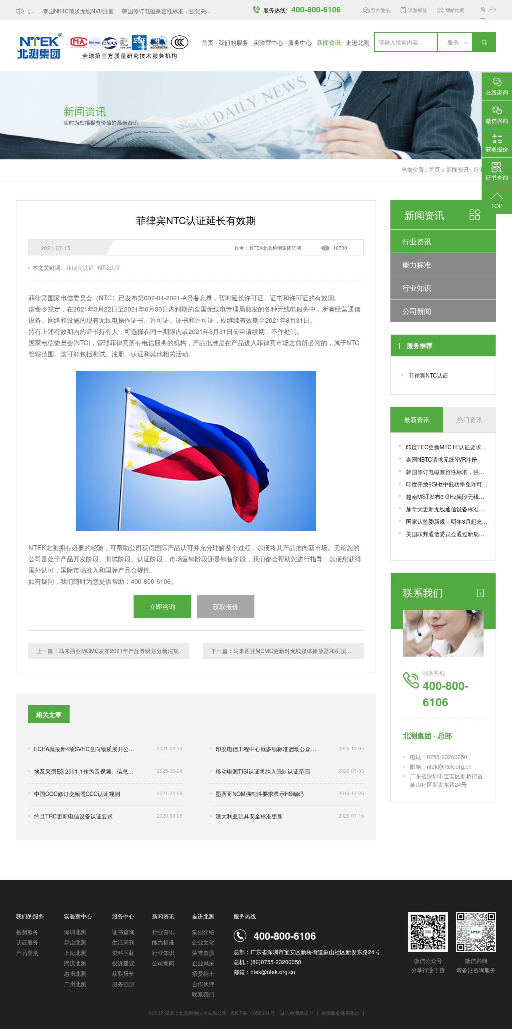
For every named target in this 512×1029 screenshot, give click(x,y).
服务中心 (300, 42)
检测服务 (27, 932)
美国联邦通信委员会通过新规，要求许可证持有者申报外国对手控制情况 (447, 534)
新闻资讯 (329, 42)
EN (492, 9)
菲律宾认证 (80, 267)
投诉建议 (123, 963)
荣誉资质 (203, 953)
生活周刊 (123, 942)
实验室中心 (268, 42)
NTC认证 (109, 267)
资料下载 (123, 953)
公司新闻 (416, 310)
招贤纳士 (203, 973)
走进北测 (358, 42)
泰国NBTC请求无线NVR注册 (71, 11)
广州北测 (75, 984)
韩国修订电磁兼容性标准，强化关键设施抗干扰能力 (447, 472)
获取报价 (123, 973)
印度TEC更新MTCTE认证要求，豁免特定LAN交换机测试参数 (447, 447)
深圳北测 (75, 932)
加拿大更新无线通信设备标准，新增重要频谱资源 (447, 509)
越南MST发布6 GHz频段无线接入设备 (447, 496)
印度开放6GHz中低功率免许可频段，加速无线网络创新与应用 (447, 484)
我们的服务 (233, 42)
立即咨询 (162, 606)
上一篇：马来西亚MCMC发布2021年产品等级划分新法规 (107, 651)
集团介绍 (203, 932)
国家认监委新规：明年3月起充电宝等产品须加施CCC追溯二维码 (447, 521)
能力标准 (416, 264)
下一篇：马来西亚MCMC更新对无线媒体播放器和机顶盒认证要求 (287, 651)
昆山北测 (75, 942)
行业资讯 (416, 241)
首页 (208, 42)
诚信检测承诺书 (297, 1012)
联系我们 (203, 994)
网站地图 (454, 9)
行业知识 (416, 287)
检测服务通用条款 (341, 1012)
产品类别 (27, 953)
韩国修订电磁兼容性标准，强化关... (159, 11)
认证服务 (27, 942)
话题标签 (417, 9)
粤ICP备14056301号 (252, 1012)
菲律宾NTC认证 (428, 375)
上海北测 (75, 953)
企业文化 (203, 942)
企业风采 (203, 963)
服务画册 (123, 984)
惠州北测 (75, 973)
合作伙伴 (203, 984)
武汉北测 (75, 963)
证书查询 (123, 932)
